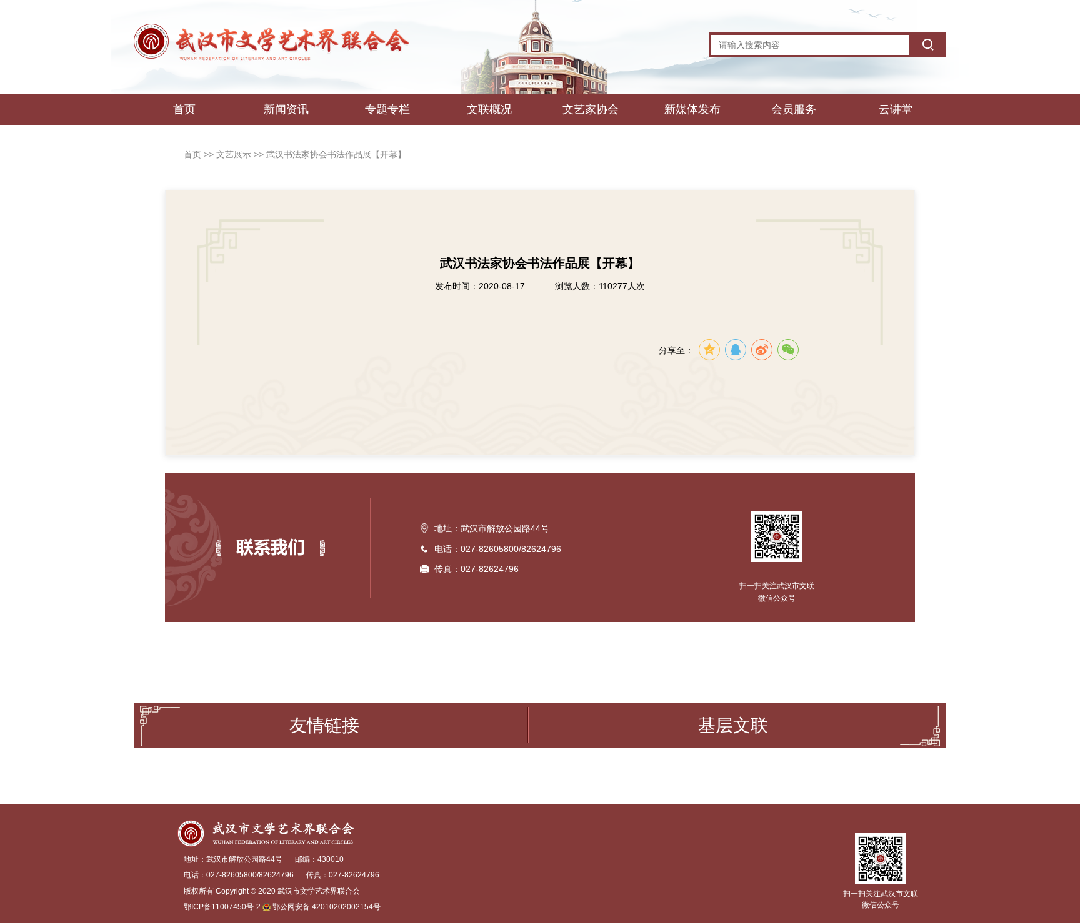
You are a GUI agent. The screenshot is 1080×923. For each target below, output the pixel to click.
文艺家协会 (590, 109)
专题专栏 (387, 109)
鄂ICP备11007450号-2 (222, 906)
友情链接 (324, 725)
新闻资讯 (286, 109)
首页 (184, 109)
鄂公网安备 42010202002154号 (326, 906)
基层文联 (733, 725)
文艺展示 (235, 154)
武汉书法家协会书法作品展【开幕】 (336, 154)
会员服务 (793, 109)
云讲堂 (895, 109)
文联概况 (489, 109)
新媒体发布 (692, 109)
